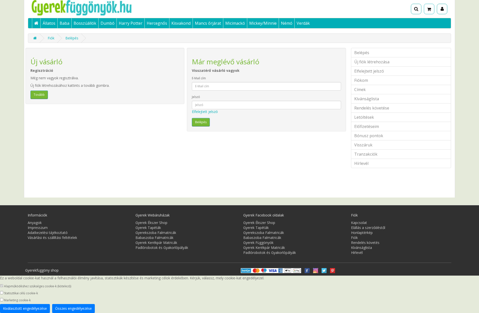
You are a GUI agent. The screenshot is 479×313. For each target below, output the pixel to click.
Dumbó (108, 23)
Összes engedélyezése (73, 308)
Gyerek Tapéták (148, 227)
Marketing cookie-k (17, 300)
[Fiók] (442, 9)
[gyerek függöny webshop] (36, 23)
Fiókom (361, 80)
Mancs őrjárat (208, 23)
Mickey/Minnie (263, 23)
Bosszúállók (85, 23)
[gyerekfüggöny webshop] (315, 270)
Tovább (39, 95)
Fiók (51, 38)
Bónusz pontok (368, 135)
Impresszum (38, 227)
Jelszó (196, 97)
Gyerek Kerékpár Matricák (156, 242)
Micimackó (235, 23)
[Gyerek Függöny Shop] (98, 7)
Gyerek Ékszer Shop (151, 222)
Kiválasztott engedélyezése (25, 308)
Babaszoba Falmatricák (154, 237)
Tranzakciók (365, 154)
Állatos (49, 23)
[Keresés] (416, 9)
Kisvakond (181, 23)
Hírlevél (361, 163)
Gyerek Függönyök (258, 242)
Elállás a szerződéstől (368, 227)
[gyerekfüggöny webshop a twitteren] (324, 270)
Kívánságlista (366, 99)
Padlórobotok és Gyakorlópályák (161, 247)
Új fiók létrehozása (371, 62)
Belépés (71, 38)
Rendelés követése (371, 108)
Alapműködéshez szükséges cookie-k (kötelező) (37, 286)
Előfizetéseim (366, 126)
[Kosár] (429, 9)
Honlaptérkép (362, 232)
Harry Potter (130, 23)
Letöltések (364, 117)
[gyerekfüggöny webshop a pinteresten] (332, 270)
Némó (286, 23)
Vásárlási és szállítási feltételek (52, 237)
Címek (360, 89)
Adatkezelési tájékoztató (48, 232)
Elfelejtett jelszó (205, 111)
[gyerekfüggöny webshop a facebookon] (307, 270)
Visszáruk (363, 145)
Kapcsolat (359, 222)
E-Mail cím (199, 78)
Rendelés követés (365, 242)
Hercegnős (157, 23)
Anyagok (35, 222)
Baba (64, 23)
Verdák (303, 23)
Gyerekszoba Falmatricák (155, 232)
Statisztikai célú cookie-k (20, 293)
